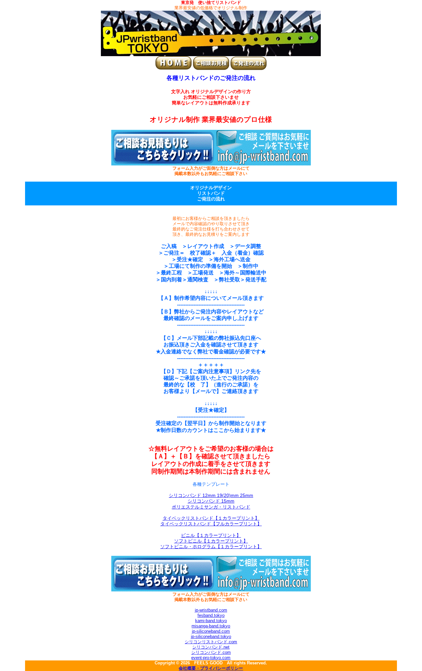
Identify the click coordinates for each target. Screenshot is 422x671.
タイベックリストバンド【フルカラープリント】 (211, 523)
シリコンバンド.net (210, 647)
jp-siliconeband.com (211, 631)
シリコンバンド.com (211, 652)
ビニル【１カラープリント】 (211, 535)
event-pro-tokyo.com (210, 657)
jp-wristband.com (211, 610)
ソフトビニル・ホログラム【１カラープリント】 (211, 546)
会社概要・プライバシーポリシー (211, 668)
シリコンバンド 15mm (211, 501)
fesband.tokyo (211, 615)
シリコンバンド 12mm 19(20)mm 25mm (211, 495)
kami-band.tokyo (211, 620)
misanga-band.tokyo (211, 625)
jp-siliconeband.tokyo (211, 636)
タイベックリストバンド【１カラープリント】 (211, 518)
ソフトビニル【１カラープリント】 (211, 541)
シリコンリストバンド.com (211, 641)
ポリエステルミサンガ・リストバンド (211, 507)
